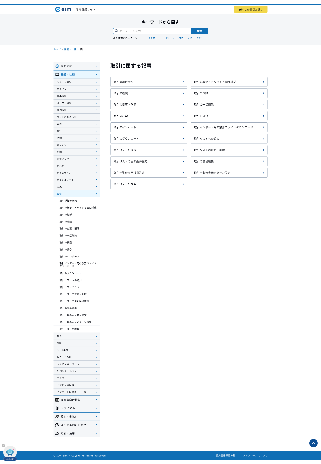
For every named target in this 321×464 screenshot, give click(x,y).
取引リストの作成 (125, 150)
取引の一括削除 (204, 104)
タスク (60, 165)
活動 (59, 137)
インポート (154, 37)
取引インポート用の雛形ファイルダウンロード (223, 127)
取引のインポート (125, 127)
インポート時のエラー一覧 (72, 392)
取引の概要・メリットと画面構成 (215, 82)
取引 (59, 193)
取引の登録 (201, 93)
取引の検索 (121, 116)
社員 (59, 336)
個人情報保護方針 (225, 455)
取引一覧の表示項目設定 (129, 173)
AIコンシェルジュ (67, 370)
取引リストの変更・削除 (209, 150)
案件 (59, 130)
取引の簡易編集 (204, 161)
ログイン (169, 37)
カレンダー (63, 144)
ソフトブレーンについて (254, 455)
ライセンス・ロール (68, 363)
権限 (181, 37)
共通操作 (62, 109)
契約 (199, 37)
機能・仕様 (70, 49)
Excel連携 (62, 350)
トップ (57, 49)
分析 (59, 343)
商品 (59, 186)
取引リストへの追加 (206, 138)
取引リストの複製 (125, 184)
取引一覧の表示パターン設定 (212, 173)
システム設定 (64, 82)
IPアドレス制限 (65, 384)
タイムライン (64, 172)
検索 (199, 31)
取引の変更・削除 (125, 104)
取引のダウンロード (126, 138)
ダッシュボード (65, 179)
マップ (60, 377)
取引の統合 (201, 116)
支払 (190, 37)
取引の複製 (121, 93)
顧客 (59, 123)
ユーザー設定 (64, 102)
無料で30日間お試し (251, 9)
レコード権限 (64, 357)
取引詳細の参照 (124, 82)
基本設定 (62, 95)
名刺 (59, 151)
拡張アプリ (63, 158)
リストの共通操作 (67, 116)
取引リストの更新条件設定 (131, 161)
